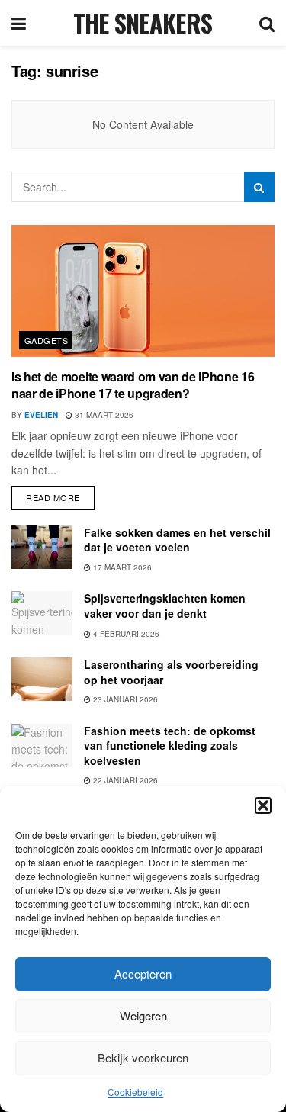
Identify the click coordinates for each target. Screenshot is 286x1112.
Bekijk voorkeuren (143, 1057)
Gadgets (46, 340)
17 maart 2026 (121, 567)
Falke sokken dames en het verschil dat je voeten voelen (177, 540)
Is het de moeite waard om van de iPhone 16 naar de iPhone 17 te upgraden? (133, 385)
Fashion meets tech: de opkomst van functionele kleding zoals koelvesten (169, 745)
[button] (263, 805)
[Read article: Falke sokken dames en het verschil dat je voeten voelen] (41, 547)
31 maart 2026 (102, 415)
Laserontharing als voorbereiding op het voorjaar (171, 672)
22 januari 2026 (124, 780)
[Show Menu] (18, 23)
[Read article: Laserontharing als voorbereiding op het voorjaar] (41, 679)
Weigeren (143, 1016)
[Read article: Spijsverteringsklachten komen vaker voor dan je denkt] (41, 613)
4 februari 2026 (125, 633)
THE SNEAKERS (143, 23)
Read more (60, 494)
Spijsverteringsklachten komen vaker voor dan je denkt (165, 605)
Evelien (41, 415)
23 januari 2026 (124, 699)
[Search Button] (267, 23)
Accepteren (143, 974)
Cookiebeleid (135, 1091)
